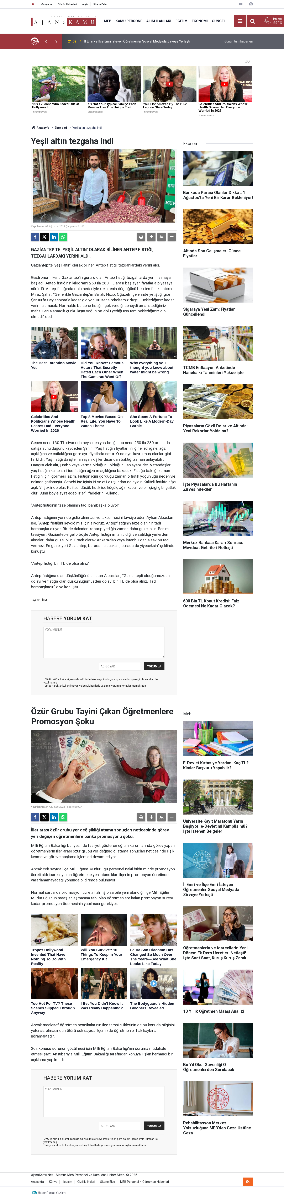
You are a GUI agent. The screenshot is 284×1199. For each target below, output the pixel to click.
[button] (151, 237)
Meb (107, 21)
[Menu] (240, 21)
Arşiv (85, 4)
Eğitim (181, 21)
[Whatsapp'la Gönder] (63, 237)
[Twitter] (44, 237)
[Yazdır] (141, 237)
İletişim (67, 1182)
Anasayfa (42, 127)
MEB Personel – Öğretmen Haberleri (144, 1182)
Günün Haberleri (67, 4)
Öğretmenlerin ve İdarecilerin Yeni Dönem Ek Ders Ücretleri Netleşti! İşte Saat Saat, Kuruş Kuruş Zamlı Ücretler (140, 41)
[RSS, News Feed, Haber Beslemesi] (248, 1182)
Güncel (219, 21)
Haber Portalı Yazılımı (52, 1192)
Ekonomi (200, 21)
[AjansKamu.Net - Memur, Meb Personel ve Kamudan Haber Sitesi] (63, 21)
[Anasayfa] (33, 4)
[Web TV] (240, 4)
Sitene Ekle (99, 4)
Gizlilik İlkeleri (86, 1182)
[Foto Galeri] (250, 4)
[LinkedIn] (54, 237)
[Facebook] (35, 237)
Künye (53, 1182)
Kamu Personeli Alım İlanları (143, 21)
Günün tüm (239, 41)
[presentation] (46, 41)
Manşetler (47, 4)
